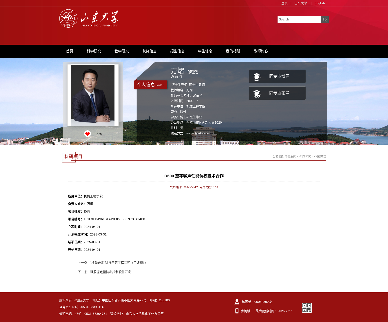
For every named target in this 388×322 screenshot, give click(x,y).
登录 (284, 3)
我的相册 (233, 51)
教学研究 (122, 51)
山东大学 (300, 3)
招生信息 (177, 51)
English (320, 3)
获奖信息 (149, 51)
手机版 (245, 311)
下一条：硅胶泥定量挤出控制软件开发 (104, 272)
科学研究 (94, 51)
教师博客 (261, 51)
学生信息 (205, 51)
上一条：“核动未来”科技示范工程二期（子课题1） (113, 262)
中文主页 (290, 156)
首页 (69, 51)
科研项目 (320, 156)
